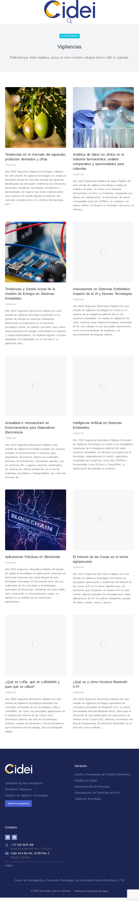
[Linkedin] (7, 837)
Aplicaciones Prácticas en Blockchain (32, 557)
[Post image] (35, 117)
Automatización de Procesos (92, 786)
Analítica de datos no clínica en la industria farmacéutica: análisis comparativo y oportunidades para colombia (98, 161)
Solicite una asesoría (18, 803)
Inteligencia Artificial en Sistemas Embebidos (97, 425)
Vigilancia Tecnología (88, 798)
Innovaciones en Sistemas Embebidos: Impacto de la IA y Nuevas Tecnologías (102, 291)
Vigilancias (10, 164)
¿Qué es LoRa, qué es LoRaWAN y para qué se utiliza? (32, 684)
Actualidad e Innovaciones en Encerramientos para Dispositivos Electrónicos (30, 427)
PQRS (9, 865)
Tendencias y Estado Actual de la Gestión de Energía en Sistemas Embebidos (30, 293)
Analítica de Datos (86, 780)
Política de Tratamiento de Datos (91, 891)
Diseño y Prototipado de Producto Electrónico (103, 774)
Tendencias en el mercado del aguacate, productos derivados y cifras (35, 157)
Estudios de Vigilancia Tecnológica (26, 795)
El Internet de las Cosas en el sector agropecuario (100, 559)
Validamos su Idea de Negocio (24, 783)
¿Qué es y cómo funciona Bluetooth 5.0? (100, 684)
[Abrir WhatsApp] (130, 893)
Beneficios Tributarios (18, 789)
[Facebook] (14, 837)
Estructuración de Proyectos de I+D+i (97, 792)
